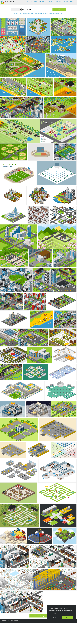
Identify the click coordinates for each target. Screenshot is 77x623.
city (17, 13)
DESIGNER (34, 1)
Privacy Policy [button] (53, 614)
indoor (36, 13)
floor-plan (30, 13)
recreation (52, 13)
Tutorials (70, 622)
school (57, 13)
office (46, 13)
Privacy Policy (5, 622)
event (20, 13)
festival (25, 13)
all (14, 13)
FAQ (74, 622)
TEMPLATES (42, 1)
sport (61, 13)
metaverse (41, 13)
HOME (27, 1)
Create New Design (38, 616)
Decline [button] (55, 617)
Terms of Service (13, 622)
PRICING (58, 1)
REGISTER (72, 1)
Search (59, 9)
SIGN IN (65, 1)
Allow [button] (67, 617)
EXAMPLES (51, 1)
